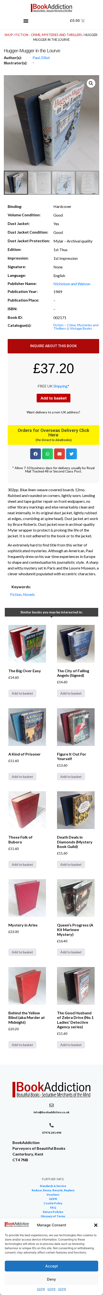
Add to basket (53, 398)
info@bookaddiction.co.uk (51, 1112)
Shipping (60, 386)
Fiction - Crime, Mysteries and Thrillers (49, 35)
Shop (9, 35)
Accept (51, 1266)
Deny (51, 1279)
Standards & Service (53, 1186)
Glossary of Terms (53, 1216)
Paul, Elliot (41, 57)
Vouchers (52, 1194)
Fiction (16, 594)
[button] (95, 1225)
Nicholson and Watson (71, 283)
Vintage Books (81, 328)
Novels (29, 594)
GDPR (41, 1289)
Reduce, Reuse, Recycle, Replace (53, 1190)
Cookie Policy (53, 1203)
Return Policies (53, 1212)
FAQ (53, 1207)
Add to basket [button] (22, 693)
